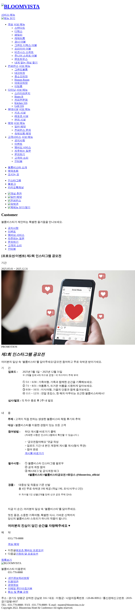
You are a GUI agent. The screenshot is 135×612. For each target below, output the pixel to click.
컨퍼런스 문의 (22, 130)
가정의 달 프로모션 (27, 553)
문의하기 (19, 154)
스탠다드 (19, 27)
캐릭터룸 (19, 38)
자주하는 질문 (22, 150)
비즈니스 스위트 (24, 52)
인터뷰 (18, 161)
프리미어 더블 (22, 48)
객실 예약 (13, 544)
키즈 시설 (20, 112)
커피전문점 (21, 99)
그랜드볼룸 (21, 69)
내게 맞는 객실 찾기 (26, 62)
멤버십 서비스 (22, 147)
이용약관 (13, 581)
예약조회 (13, 170)
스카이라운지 (22, 93)
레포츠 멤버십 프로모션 (29, 550)
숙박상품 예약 (22, 133)
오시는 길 (13, 174)
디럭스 (18, 31)
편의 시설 (20, 119)
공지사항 (19, 140)
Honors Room (21, 79)
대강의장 (19, 73)
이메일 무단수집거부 (20, 588)
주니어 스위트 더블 (25, 55)
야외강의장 (21, 83)
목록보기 (6, 559)
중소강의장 (21, 76)
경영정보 (13, 585)
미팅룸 (18, 86)
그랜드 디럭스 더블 (25, 45)
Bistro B (18, 96)
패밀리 (18, 34)
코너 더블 (20, 41)
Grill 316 (19, 106)
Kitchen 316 (20, 103)
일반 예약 (20, 126)
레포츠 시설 (21, 116)
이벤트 (18, 144)
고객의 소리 (21, 157)
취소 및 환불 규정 (18, 592)
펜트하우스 (21, 59)
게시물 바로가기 (34, 453)
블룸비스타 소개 (17, 167)
